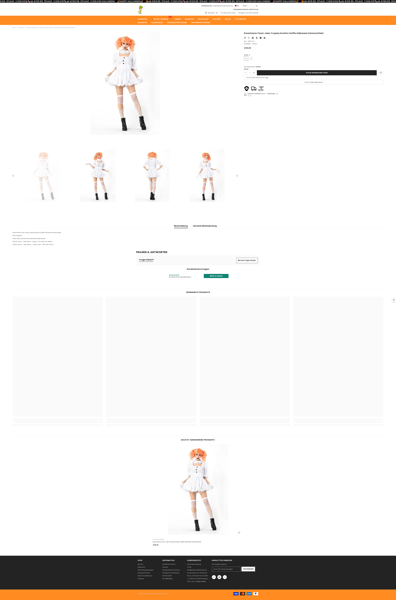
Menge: (246, 69)
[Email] (264, 38)
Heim (14, 27)
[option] (125, 83)
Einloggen (241, 13)
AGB (267, 77)
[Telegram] (261, 38)
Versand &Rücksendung (205, 226)
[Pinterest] (253, 38)
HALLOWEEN (108, 1)
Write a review (216, 276)
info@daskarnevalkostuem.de (223, 6)
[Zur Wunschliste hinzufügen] (380, 72)
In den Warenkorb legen (317, 73)
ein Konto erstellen (252, 13)
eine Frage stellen (248, 260)
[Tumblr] (257, 38)
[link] (58, 422)
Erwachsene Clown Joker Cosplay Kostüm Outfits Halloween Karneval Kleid (177, 542)
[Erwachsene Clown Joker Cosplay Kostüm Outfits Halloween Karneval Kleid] (198, 489)
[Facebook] (245, 38)
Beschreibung (181, 226)
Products (21, 27)
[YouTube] (219, 577)
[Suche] (250, 5)
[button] (13, 175)
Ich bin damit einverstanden (256, 78)
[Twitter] (249, 38)
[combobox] (248, 5)
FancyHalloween (158, 539)
